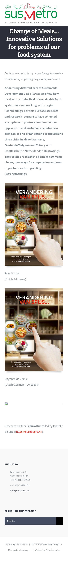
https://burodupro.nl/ (29, 431)
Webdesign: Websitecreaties (47, 550)
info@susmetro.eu (20, 490)
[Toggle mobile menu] (62, 7)
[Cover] (34, 184)
